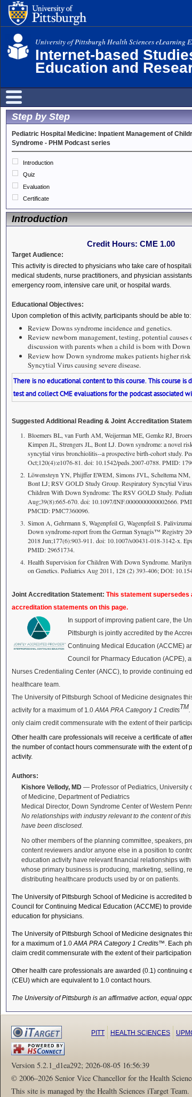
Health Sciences (140, 1033)
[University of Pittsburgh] (47, 15)
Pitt (98, 1033)
